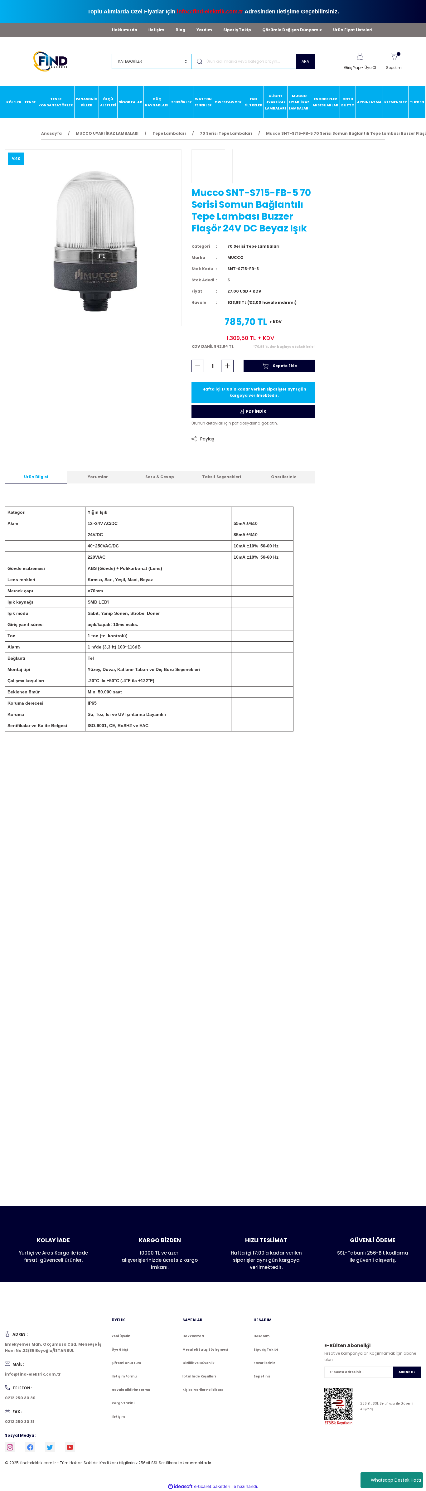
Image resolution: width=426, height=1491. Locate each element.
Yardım (204, 29)
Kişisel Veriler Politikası (202, 1389)
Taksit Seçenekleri (221, 476)
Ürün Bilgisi (36, 476)
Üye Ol (370, 67)
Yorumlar (98, 476)
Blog (180, 29)
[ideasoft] (180, 1486)
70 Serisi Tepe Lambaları (253, 246)
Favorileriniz (264, 1363)
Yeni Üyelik (121, 1336)
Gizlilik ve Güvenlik (198, 1363)
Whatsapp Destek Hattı (396, 1480)
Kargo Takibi (123, 1403)
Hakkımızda (124, 29)
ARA (305, 61)
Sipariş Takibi (266, 1349)
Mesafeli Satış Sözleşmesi (205, 1349)
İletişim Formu (124, 1376)
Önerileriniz (283, 476)
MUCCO (235, 257)
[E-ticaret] (212, 1486)
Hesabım (261, 1336)
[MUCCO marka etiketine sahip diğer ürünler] (208, 166)
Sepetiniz (262, 1376)
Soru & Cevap (159, 476)
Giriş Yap (352, 67)
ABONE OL (407, 1372)
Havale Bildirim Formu (131, 1389)
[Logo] (53, 61)
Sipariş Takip (237, 29)
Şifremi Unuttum (126, 1363)
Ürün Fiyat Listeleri (352, 29)
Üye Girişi (120, 1349)
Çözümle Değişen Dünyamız (292, 29)
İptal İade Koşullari (199, 1376)
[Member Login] (360, 56)
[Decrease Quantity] (197, 366)
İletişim (156, 29)
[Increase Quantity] (227, 366)
